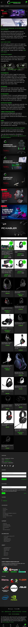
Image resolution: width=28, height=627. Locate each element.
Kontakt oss (5, 523)
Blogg (10, 614)
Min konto (4, 508)
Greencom (5, 500)
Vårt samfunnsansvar (6, 529)
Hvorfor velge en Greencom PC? (9, 536)
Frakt (3, 611)
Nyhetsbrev (24, 611)
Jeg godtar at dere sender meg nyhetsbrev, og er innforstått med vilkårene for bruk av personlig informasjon (14, 490)
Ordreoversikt (5, 509)
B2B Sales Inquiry (7, 548)
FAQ (3, 528)
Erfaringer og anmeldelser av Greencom (9, 513)
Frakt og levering (6, 527)
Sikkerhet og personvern (16, 611)
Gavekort (4, 510)
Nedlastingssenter (7, 541)
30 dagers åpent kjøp (6, 524)
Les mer (25, 493)
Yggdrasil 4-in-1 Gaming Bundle (10, 135)
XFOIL (5, 551)
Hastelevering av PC (7, 538)
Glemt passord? (23, 479)
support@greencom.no (7, 461)
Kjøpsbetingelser (8, 611)
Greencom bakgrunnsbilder (7, 515)
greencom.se (6, 552)
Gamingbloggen (5, 514)
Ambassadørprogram (7, 547)
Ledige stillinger (6, 550)
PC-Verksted (6, 537)
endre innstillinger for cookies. (8, 622)
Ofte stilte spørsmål (15, 614)
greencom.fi (6, 555)
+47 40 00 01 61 (7, 459)
